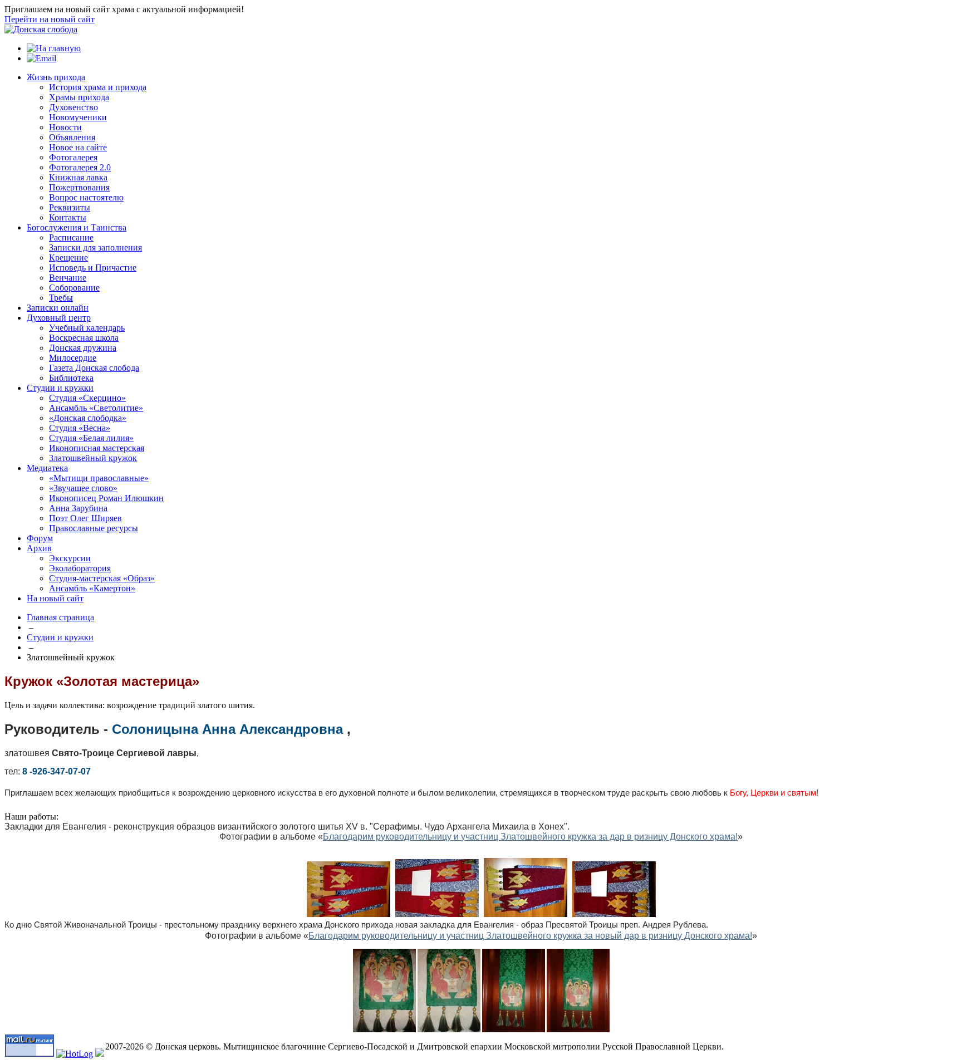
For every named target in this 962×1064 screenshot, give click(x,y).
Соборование (74, 287)
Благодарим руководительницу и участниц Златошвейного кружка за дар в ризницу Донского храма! (530, 836)
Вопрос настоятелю (86, 197)
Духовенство (73, 107)
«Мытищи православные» (99, 478)
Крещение (68, 257)
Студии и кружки (60, 388)
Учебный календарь (87, 327)
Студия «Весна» (79, 428)
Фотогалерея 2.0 (80, 167)
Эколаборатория (80, 568)
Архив (39, 548)
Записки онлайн (58, 307)
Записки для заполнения (95, 247)
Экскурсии (70, 558)
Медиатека (47, 468)
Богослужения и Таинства (76, 227)
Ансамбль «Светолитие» (96, 408)
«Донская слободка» (87, 418)
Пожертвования (79, 187)
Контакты (67, 217)
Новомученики (78, 117)
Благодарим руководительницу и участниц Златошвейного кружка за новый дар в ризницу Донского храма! (530, 935)
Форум (40, 538)
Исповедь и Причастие (92, 267)
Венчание (67, 277)
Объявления (72, 137)
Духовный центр (59, 317)
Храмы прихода (79, 97)
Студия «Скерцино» (87, 398)
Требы (61, 297)
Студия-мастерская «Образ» (102, 578)
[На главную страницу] (40, 29)
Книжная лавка (78, 177)
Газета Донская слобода (94, 367)
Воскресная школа (84, 337)
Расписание (71, 237)
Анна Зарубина (78, 508)
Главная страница (60, 617)
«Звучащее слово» (83, 488)
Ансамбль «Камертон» (92, 588)
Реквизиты (69, 207)
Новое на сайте (78, 147)
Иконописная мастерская (96, 448)
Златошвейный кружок (93, 458)
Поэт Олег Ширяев (85, 518)
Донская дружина (82, 347)
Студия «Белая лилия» (91, 438)
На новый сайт (55, 598)
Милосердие (72, 357)
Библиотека (71, 378)
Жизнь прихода (56, 77)
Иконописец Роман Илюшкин (106, 498)
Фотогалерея (73, 157)
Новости (65, 127)
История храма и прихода (97, 87)
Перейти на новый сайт (49, 19)
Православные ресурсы (93, 528)
